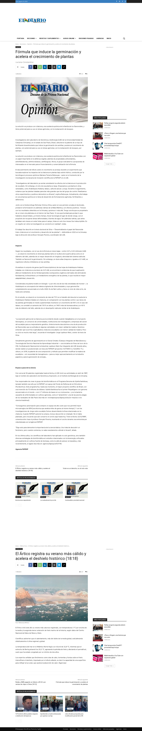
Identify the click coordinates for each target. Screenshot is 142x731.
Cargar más (109, 164)
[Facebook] (116, 1)
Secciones (23, 44)
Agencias (118, 729)
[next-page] (20, 505)
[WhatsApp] (40, 67)
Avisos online (97, 729)
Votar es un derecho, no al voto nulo (75, 468)
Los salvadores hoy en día (48, 500)
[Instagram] (119, 1)
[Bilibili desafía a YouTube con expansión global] (98, 156)
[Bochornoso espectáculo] (26, 490)
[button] (124, 38)
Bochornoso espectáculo (23, 500)
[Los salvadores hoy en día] (51, 490)
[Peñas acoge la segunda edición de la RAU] (98, 125)
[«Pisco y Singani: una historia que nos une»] (98, 135)
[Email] (50, 67)
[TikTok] (122, 1)
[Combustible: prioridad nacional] (76, 490)
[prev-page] (16, 505)
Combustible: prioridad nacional (74, 500)
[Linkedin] (45, 67)
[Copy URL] (64, 67)
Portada (65, 729)
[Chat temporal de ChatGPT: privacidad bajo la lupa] (98, 146)
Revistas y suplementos (84, 729)
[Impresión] (54, 67)
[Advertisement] (88, 20)
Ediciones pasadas (108, 729)
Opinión (29, 44)
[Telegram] (59, 67)
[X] (125, 1)
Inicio (17, 44)
